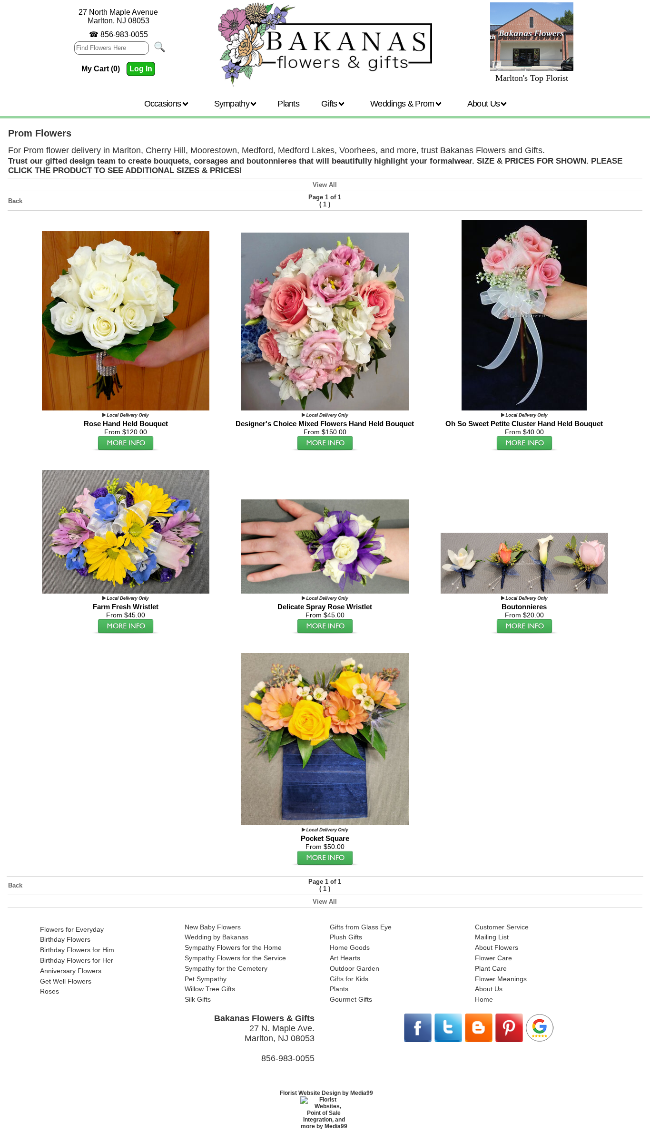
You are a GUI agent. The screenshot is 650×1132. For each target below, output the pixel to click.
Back (15, 201)
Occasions (163, 103)
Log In (140, 69)
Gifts (330, 103)
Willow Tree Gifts (210, 989)
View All (325, 184)
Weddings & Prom (403, 103)
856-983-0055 (124, 34)
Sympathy (233, 103)
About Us (484, 103)
